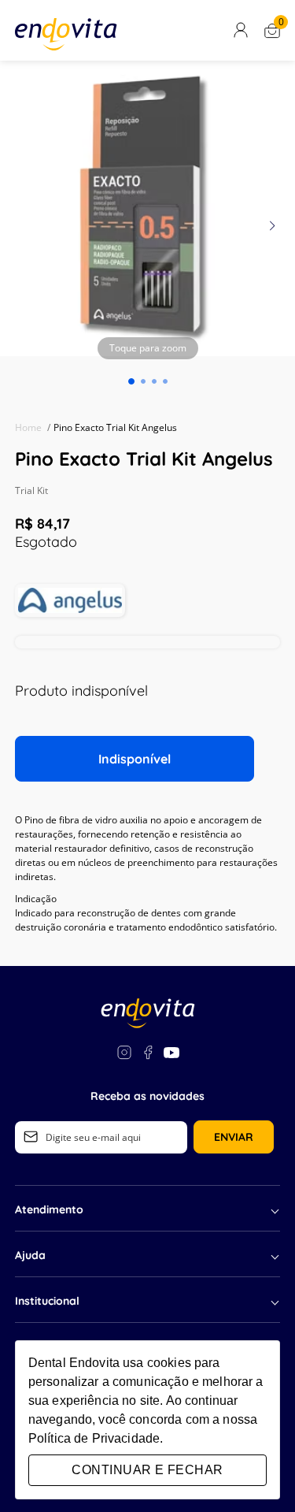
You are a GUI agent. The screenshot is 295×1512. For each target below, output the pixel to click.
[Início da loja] (66, 34)
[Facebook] (148, 1054)
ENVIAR (233, 1137)
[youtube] (171, 1054)
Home (32, 427)
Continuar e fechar (147, 1470)
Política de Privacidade (94, 1438)
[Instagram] (124, 1054)
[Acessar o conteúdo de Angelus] (70, 600)
